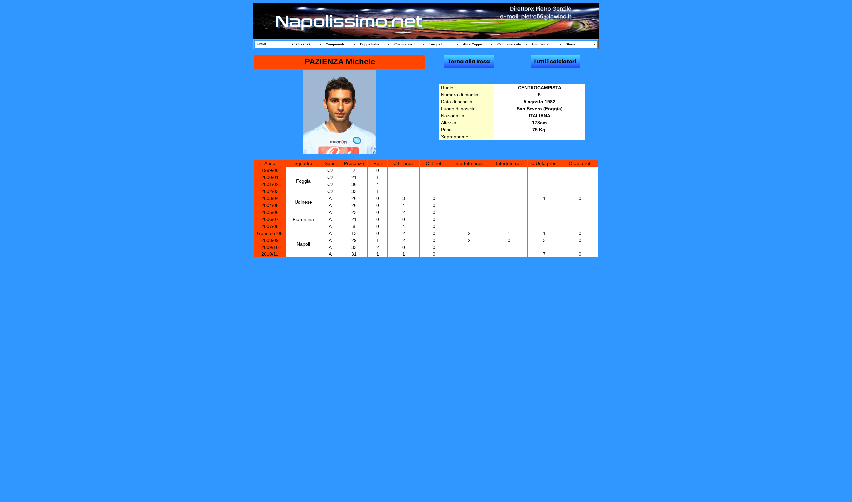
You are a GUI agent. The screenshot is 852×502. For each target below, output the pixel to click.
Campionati (335, 44)
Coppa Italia (369, 44)
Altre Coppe (472, 44)
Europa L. (436, 44)
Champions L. (405, 44)
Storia (570, 44)
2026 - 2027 (301, 44)
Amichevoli (541, 44)
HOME (262, 44)
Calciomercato (509, 44)
